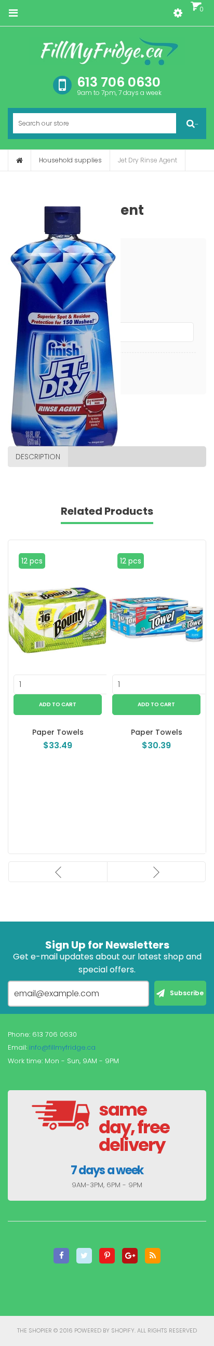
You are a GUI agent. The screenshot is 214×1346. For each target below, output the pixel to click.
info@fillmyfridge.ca (62, 1047)
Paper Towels (58, 732)
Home (19, 160)
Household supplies (70, 160)
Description (38, 456)
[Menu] (13, 13)
